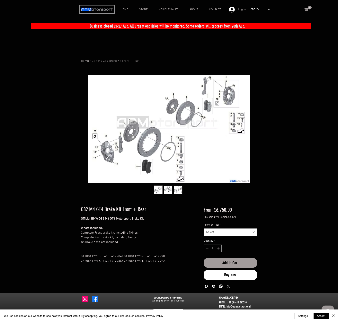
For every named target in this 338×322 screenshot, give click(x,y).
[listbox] (260, 9)
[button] (308, 8)
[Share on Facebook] (206, 286)
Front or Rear (212, 225)
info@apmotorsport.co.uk (238, 306)
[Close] (333, 316)
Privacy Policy (154, 316)
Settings (303, 316)
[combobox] (230, 232)
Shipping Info (228, 217)
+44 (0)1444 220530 (237, 302)
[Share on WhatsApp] (221, 286)
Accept (321, 316)
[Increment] (218, 248)
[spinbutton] (212, 248)
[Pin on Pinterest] (213, 286)
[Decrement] (206, 248)
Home (85, 61)
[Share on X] (228, 286)
